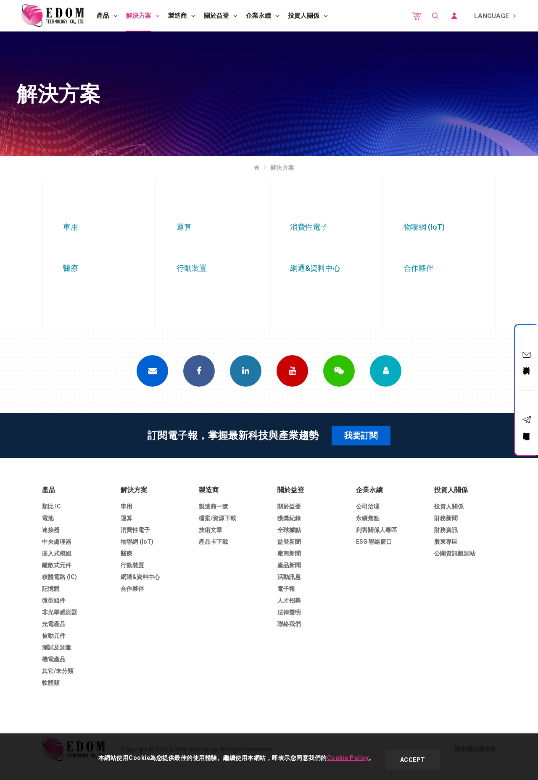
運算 (126, 518)
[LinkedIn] (245, 371)
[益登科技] (52, 15)
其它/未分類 (58, 670)
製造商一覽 (213, 506)
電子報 (286, 588)
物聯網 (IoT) (137, 541)
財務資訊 (446, 529)
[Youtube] (292, 371)
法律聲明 (289, 612)
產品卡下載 (213, 541)
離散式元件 (56, 565)
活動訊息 (289, 576)
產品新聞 (289, 565)
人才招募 (289, 600)
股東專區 (446, 541)
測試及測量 (56, 647)
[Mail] (152, 371)
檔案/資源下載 (217, 518)
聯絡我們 (526, 363)
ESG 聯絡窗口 (374, 541)
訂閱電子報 (526, 428)
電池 (48, 518)
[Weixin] (339, 371)
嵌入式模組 (56, 553)
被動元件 (54, 635)
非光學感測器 (59, 612)
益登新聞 (289, 541)
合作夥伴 (132, 588)
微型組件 (54, 600)
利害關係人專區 (376, 529)
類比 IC (51, 506)
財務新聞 (446, 518)
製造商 (177, 15)
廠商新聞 (289, 553)
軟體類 (51, 682)
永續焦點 (368, 518)
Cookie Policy (348, 757)
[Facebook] (199, 371)
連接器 (51, 529)
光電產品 (54, 623)
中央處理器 (56, 541)
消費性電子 (135, 529)
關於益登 (216, 15)
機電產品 (54, 659)
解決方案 (138, 15)
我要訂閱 (361, 435)
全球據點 (289, 529)
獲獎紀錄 (289, 518)
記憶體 (51, 588)
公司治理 (368, 506)
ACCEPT (412, 759)
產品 (103, 15)
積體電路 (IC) (59, 576)
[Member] (385, 371)
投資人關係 (303, 15)
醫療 (126, 553)
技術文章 (210, 529)
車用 (126, 506)
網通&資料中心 (140, 576)
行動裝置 (132, 565)
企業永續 (258, 15)
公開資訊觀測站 (454, 553)
